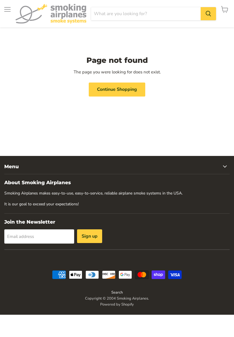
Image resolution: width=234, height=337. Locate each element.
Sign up (90, 236)
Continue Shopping (117, 89)
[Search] (208, 13)
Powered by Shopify (117, 304)
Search (117, 292)
